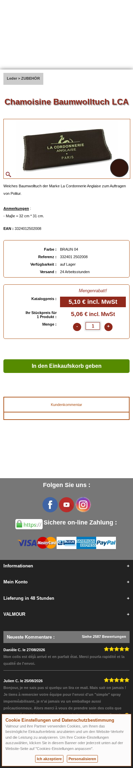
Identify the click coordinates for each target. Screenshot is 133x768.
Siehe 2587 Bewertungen (104, 636)
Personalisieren (82, 759)
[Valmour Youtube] (66, 505)
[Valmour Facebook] (50, 505)
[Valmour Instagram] (83, 505)
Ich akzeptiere (49, 759)
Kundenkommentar (66, 405)
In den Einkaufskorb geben (67, 366)
